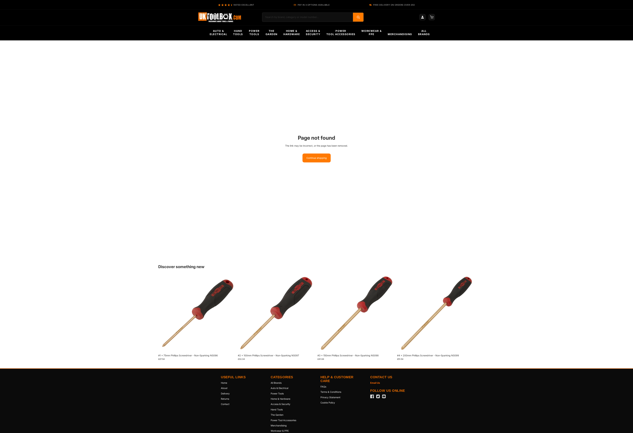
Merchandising (279, 425)
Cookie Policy (327, 402)
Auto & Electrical (279, 388)
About (224, 388)
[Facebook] (372, 396)
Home (224, 382)
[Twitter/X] (378, 396)
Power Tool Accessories (283, 420)
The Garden (277, 414)
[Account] (422, 17)
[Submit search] (358, 17)
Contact (225, 404)
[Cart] (432, 17)
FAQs (323, 386)
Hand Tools (277, 409)
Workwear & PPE (280, 430)
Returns (225, 398)
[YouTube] (384, 396)
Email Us (375, 382)
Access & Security (280, 404)
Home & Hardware (280, 398)
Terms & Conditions (330, 391)
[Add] (231, 347)
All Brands (276, 382)
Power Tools (277, 393)
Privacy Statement (330, 397)
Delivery (225, 393)
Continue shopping (316, 157)
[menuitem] (218, 32)
